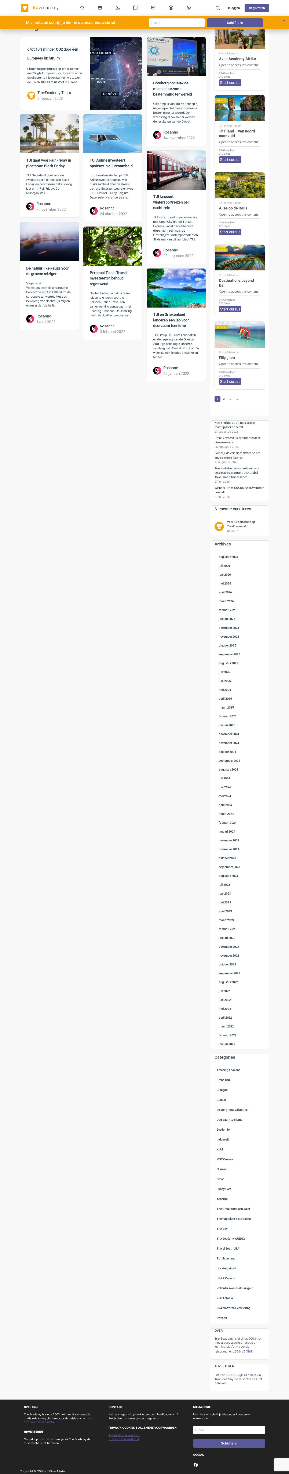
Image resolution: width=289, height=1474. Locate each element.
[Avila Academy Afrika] (240, 36)
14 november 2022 (179, 138)
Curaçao (222, 1090)
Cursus (221, 1099)
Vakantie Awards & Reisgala (235, 1288)
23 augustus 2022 (178, 256)
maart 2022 (226, 1026)
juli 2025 (224, 672)
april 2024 (225, 805)
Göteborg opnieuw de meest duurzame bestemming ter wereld (172, 88)
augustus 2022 (228, 982)
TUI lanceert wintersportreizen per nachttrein (171, 202)
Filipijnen (227, 357)
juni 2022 (225, 1000)
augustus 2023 (228, 875)
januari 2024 (227, 831)
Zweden (222, 1318)
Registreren (257, 8)
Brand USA (223, 1080)
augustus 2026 (228, 557)
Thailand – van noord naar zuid (237, 133)
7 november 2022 (51, 209)
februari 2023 (227, 929)
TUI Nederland (226, 1258)
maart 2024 (226, 813)
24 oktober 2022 (113, 214)
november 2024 (229, 743)
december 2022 (229, 946)
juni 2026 (225, 574)
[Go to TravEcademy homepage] (40, 8)
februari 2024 (227, 822)
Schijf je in (229, 1443)
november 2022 (229, 955)
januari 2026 (227, 619)
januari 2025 (227, 725)
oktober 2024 (227, 751)
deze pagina (47, 1439)
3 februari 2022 (112, 331)
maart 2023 (226, 920)
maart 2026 (226, 601)
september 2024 (229, 760)
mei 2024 (225, 796)
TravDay (222, 1228)
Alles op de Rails (233, 208)
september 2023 (229, 867)
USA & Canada (226, 1278)
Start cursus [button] (230, 82)
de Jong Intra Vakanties (232, 1109)
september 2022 (229, 973)
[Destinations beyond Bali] (240, 258)
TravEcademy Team (54, 92)
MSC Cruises (225, 1159)
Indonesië (223, 1139)
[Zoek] (217, 8)
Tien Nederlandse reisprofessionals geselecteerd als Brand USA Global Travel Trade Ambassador (237, 473)
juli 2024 (224, 778)
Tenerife (222, 1199)
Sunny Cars (224, 1189)
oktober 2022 (227, 964)
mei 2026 (225, 583)
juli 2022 (224, 991)
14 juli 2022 (45, 322)
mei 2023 (225, 902)
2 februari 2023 (50, 98)
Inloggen (234, 8)
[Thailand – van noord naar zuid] (240, 108)
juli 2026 (224, 565)
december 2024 (229, 734)
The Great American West (233, 1209)
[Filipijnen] (240, 335)
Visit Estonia (225, 1298)
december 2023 (229, 840)
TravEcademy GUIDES (231, 1238)
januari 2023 (227, 937)
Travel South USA (228, 1248)
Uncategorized (226, 1268)
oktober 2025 (227, 645)
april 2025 (225, 698)
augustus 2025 (228, 663)
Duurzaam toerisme (229, 1119)
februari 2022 (227, 1035)
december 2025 (229, 627)
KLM (220, 1149)
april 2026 (225, 592)
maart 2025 (226, 707)
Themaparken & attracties (234, 1218)
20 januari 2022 (176, 373)
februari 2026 (227, 610)
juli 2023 (224, 884)
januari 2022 (227, 1044)
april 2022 (225, 1017)
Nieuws (221, 1169)
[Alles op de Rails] (240, 185)
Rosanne (170, 132)
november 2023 (229, 849)
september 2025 (229, 654)
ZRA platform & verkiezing (233, 1308)
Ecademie (223, 1129)
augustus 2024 (228, 769)
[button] (284, 20)
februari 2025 (227, 716)
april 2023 (225, 911)
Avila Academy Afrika (237, 59)
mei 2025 (225, 689)
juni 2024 (225, 787)
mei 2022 (225, 1008)
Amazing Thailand (229, 1070)
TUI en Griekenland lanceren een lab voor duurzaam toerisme (171, 320)
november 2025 (229, 636)
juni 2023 (225, 893)
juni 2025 (225, 681)
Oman (220, 1179)
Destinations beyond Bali (236, 282)
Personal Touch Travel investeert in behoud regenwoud (108, 278)
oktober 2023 (227, 858)
